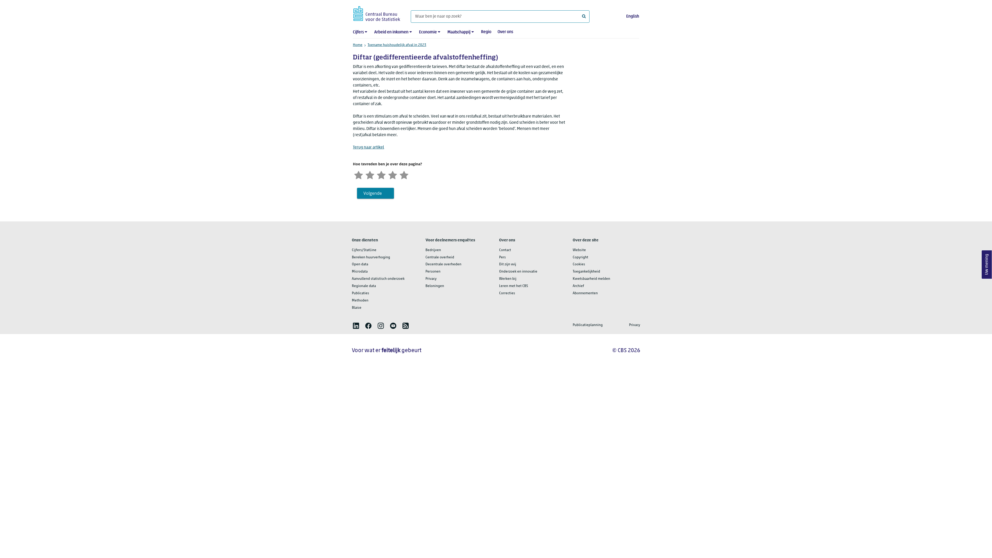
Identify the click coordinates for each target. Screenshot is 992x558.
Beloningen (434, 286)
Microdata (360, 271)
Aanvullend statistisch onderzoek (378, 279)
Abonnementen (585, 293)
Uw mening (987, 264)
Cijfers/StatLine (364, 250)
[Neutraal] (381, 174)
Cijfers (358, 32)
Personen (432, 271)
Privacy (431, 279)
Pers (502, 257)
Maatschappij (458, 32)
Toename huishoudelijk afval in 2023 (397, 45)
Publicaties (360, 293)
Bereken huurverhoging (371, 257)
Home (357, 45)
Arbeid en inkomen (391, 32)
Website (579, 250)
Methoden (360, 300)
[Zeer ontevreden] (358, 174)
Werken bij (507, 279)
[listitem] (356, 326)
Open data (360, 264)
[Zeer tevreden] (404, 174)
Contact (505, 250)
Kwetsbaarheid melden (591, 279)
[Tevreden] (392, 174)
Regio (486, 32)
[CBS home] (377, 12)
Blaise (356, 307)
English (632, 16)
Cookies (579, 264)
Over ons (505, 32)
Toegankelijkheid (586, 271)
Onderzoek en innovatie (518, 271)
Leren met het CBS (513, 286)
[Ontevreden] (370, 174)
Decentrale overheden (443, 264)
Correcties (507, 293)
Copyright (580, 257)
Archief (578, 286)
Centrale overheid (439, 257)
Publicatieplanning (588, 325)
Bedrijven (433, 250)
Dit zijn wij (507, 264)
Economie (428, 32)
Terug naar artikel (368, 147)
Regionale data (364, 286)
